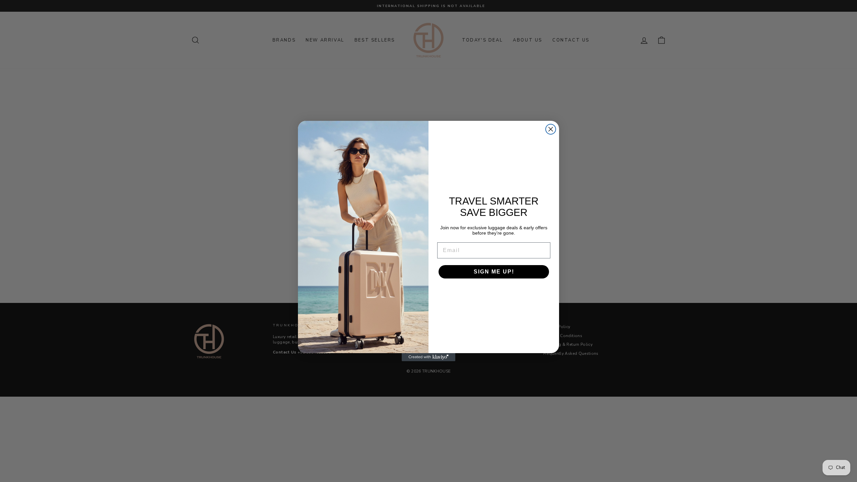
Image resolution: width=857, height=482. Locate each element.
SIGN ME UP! (494, 271)
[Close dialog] (551, 129)
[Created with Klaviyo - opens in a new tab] (428, 357)
